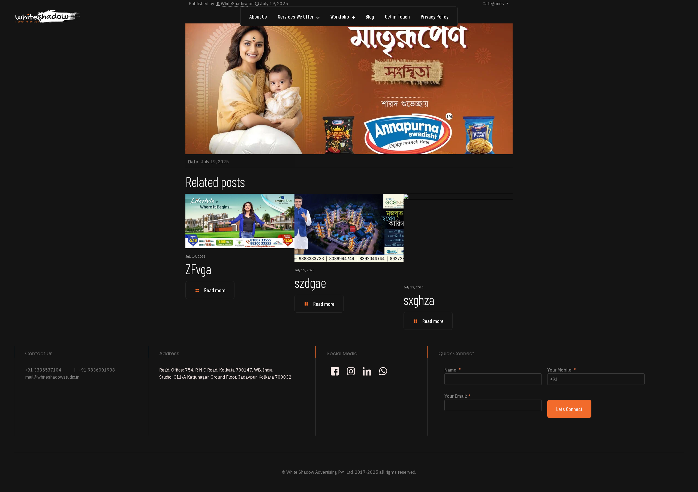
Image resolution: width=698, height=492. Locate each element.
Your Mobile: (561, 370)
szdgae (310, 282)
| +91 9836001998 (94, 370)
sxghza (419, 299)
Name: (452, 370)
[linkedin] (367, 371)
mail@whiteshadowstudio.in (52, 377)
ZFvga (198, 268)
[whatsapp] (383, 371)
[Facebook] (334, 371)
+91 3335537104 (43, 370)
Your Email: (457, 396)
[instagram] (351, 371)
